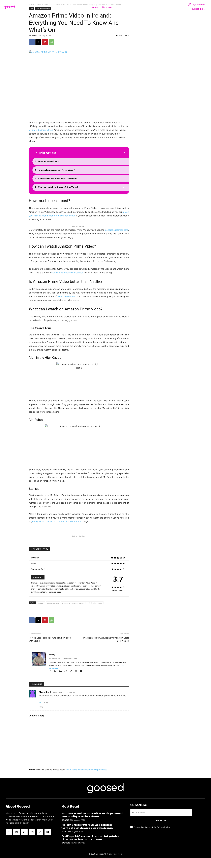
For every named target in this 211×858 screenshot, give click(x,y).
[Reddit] (66, 671)
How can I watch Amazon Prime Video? (56, 170)
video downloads (66, 296)
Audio (64, 831)
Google (65, 820)
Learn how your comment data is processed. (87, 769)
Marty (33, 35)
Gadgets (65, 843)
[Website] (77, 671)
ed (89, 603)
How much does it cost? (49, 161)
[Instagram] (56, 671)
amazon (41, 603)
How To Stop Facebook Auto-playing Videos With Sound (50, 639)
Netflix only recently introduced (67, 272)
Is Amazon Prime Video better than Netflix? (58, 178)
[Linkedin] (61, 671)
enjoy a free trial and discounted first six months (56, 521)
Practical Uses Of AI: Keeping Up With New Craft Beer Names (106, 639)
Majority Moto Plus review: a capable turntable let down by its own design (87, 826)
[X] (38, 42)
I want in (161, 820)
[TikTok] (72, 671)
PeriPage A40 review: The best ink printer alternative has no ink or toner (90, 837)
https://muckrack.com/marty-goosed (63, 658)
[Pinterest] (45, 42)
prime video (97, 603)
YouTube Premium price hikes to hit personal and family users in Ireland (92, 814)
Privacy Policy (163, 827)
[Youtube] (82, 671)
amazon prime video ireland (73, 603)
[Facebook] (32, 42)
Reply (41, 707)
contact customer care (116, 230)
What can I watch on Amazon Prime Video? (58, 187)
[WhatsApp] (51, 42)
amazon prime (53, 603)
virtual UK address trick (41, 130)
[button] (118, 7)
